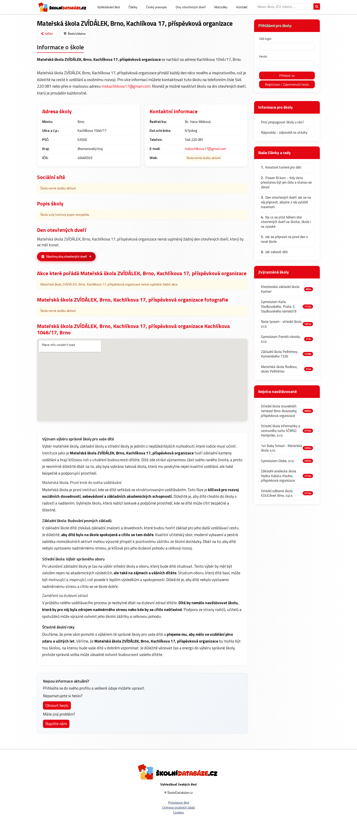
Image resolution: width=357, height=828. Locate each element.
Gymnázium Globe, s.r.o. (277, 461)
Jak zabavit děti (274, 252)
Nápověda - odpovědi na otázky (284, 132)
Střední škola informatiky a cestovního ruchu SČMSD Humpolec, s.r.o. (280, 431)
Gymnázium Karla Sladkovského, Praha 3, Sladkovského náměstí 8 (278, 307)
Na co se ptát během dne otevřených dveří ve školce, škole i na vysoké (286, 222)
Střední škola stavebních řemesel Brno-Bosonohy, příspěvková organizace (279, 411)
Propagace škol (178, 802)
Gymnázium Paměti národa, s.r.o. (281, 339)
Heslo (263, 56)
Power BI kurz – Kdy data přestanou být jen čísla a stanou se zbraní (286, 183)
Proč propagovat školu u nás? (282, 122)
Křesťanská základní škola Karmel (280, 289)
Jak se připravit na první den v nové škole (284, 239)
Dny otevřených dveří (191, 7)
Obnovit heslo (56, 705)
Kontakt (242, 7)
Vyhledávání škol (108, 7)
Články (133, 7)
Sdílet (49, 33)
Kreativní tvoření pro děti (281, 167)
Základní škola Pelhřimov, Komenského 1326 (279, 354)
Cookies (178, 812)
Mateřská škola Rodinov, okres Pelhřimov (279, 369)
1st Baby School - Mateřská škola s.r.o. (281, 448)
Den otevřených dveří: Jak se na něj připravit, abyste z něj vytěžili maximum (286, 202)
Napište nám (56, 724)
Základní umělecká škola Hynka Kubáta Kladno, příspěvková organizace (278, 476)
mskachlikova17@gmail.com (126, 86)
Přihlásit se (287, 75)
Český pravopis (156, 7)
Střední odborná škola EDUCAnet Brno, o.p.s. (277, 493)
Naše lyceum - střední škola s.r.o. (281, 324)
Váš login (265, 38)
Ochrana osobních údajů (178, 807)
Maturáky (220, 7)
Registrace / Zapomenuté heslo (287, 84)
